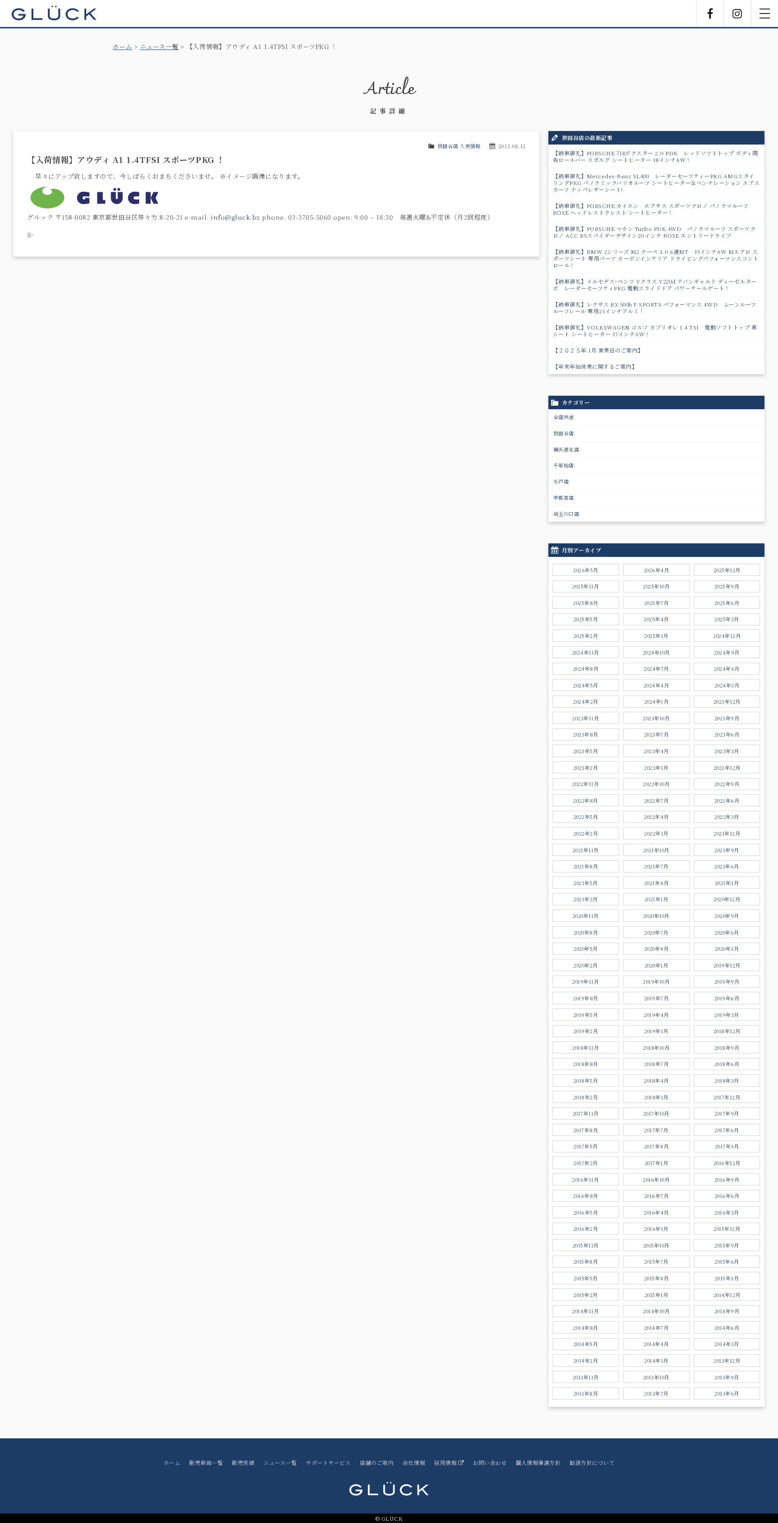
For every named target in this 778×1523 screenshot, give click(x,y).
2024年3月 (727, 685)
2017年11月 (586, 1113)
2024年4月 (656, 685)
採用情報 (446, 1462)
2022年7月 (656, 800)
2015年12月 (727, 1228)
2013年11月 (586, 1377)
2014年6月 (727, 1327)
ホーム (122, 46)
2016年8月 (585, 1195)
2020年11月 (586, 915)
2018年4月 (656, 1080)
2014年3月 (727, 1343)
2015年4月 (656, 1278)
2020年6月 (727, 932)
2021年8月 (586, 866)
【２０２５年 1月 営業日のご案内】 (598, 350)
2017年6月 (727, 1130)
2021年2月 (586, 899)
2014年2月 (586, 1360)
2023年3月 (727, 751)
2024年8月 (586, 668)
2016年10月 (656, 1179)
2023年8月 (585, 734)
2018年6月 (727, 1063)
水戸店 (561, 481)
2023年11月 (585, 718)
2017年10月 (656, 1113)
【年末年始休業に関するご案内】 (595, 366)
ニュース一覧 (159, 46)
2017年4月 (656, 1146)
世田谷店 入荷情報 (459, 145)
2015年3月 (727, 1278)
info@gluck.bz (235, 216)
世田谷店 (563, 433)
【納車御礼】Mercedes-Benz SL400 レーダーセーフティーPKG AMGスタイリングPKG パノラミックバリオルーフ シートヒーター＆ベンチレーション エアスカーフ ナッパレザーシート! (656, 182)
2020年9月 (727, 915)
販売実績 (243, 1462)
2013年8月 (586, 1393)
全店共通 (563, 416)
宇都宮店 (563, 497)
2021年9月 (727, 850)
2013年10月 (656, 1377)
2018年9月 (727, 1047)
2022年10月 (656, 783)
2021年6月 (727, 866)
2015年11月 (586, 1245)
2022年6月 (727, 800)
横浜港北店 (566, 449)
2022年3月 (727, 816)
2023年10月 (656, 718)
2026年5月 (585, 570)
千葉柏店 (563, 465)
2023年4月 (656, 751)
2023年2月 (586, 767)
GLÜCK (54, 13)
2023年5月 (586, 751)
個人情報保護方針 (538, 1462)
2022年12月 (727, 767)
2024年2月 (585, 701)
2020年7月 (656, 932)
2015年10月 (656, 1245)
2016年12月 (727, 1162)
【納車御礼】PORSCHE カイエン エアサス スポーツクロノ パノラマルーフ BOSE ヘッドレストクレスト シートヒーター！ (651, 209)
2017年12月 (727, 1097)
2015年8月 (586, 1261)
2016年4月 (656, 1212)
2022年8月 (585, 800)
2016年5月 (586, 1212)
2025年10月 (656, 586)
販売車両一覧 (206, 1462)
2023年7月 (656, 734)
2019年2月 (586, 1031)
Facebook (710, 13)
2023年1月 (656, 767)
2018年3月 (727, 1080)
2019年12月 (727, 965)
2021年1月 (657, 899)
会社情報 (414, 1462)
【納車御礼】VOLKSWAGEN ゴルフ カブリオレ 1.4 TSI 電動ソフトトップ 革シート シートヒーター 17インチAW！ (655, 330)
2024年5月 (585, 685)
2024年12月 (727, 635)
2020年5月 (586, 948)
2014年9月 (727, 1311)
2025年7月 (656, 602)
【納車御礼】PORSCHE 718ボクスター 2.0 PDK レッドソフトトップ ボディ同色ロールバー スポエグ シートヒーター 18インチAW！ (655, 156)
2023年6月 (727, 734)
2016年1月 (656, 1228)
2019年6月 (727, 998)
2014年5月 (586, 1343)
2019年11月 (585, 981)
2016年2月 (586, 1228)
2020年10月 (656, 915)
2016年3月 (727, 1212)
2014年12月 (727, 1294)
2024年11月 (585, 652)
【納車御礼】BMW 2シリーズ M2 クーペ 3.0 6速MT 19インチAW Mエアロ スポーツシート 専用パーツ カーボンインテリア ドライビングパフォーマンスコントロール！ (656, 258)
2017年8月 (586, 1130)
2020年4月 (656, 948)
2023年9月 (727, 718)
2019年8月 (585, 998)
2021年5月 (586, 882)
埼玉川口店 (566, 513)
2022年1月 (656, 833)
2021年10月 (656, 850)
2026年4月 (656, 570)
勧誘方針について (592, 1462)
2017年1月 (657, 1162)
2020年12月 (727, 899)
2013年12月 (727, 1360)
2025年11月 (585, 586)
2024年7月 (656, 668)
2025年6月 (727, 602)
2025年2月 (586, 635)
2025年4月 (656, 619)
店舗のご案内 (377, 1462)
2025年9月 (727, 586)
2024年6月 (727, 668)
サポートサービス (328, 1462)
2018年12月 (727, 1031)
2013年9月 (727, 1377)
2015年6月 (727, 1261)
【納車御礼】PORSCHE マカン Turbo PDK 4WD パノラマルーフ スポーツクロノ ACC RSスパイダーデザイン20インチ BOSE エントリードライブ (654, 232)
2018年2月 (586, 1097)
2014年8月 (585, 1327)
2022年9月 (727, 783)
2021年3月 (727, 882)
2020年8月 (586, 932)
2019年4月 (656, 1014)
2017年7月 (656, 1130)
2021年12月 (727, 833)
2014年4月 (656, 1343)
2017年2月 (586, 1162)
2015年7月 (656, 1261)
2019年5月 (586, 1014)
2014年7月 (656, 1327)
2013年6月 (727, 1393)
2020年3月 (727, 948)
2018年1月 (656, 1097)
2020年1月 (657, 965)
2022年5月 (586, 816)
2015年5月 (586, 1278)
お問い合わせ (490, 1462)
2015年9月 (727, 1245)
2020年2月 (586, 965)
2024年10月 (656, 652)
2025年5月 (586, 619)
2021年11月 (586, 850)
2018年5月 (586, 1080)
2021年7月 (656, 866)
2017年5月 (586, 1146)
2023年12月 (727, 701)
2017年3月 (727, 1146)
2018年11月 (585, 1047)
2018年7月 (656, 1063)
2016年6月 (727, 1195)
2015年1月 (657, 1294)
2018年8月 (585, 1063)
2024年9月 (727, 652)
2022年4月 (656, 816)
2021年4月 (656, 882)
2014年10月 (656, 1311)
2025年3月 (727, 619)
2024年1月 (656, 701)
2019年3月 (727, 1014)
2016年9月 (727, 1179)
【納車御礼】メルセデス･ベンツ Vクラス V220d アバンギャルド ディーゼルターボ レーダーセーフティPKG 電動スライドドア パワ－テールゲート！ (655, 284)
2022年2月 (586, 833)
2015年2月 (586, 1294)
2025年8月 (585, 602)
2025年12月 (727, 570)
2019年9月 (727, 981)
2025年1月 (656, 635)
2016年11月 (585, 1179)
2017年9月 (727, 1113)
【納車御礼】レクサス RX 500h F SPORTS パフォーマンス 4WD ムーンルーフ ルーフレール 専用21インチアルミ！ (654, 307)
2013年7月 (656, 1393)
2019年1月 (656, 1031)
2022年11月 (585, 783)
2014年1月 (656, 1360)
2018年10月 (656, 1047)
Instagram (737, 13)
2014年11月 (585, 1311)
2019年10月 (656, 981)
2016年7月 (656, 1195)
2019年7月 (656, 998)
